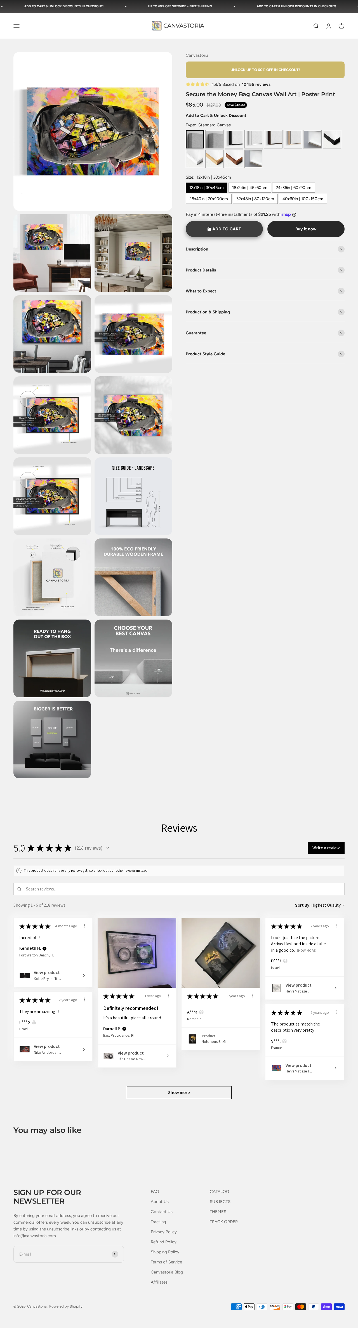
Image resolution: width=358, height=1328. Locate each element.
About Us (160, 1201)
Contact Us (162, 1211)
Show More (306, 950)
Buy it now (306, 228)
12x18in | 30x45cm (206, 187)
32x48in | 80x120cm (255, 198)
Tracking (158, 1221)
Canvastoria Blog (167, 1272)
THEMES (218, 1211)
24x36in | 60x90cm (293, 187)
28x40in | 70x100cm (208, 198)
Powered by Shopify (66, 1306)
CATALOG (219, 1191)
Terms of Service (166, 1262)
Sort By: (302, 905)
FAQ (155, 1191)
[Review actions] (84, 926)
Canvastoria (197, 55)
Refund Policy (163, 1241)
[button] (107, 848)
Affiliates (159, 1282)
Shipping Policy (165, 1251)
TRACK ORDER (224, 1221)
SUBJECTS (220, 1201)
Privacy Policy (164, 1231)
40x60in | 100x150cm (302, 198)
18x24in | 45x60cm (249, 187)
